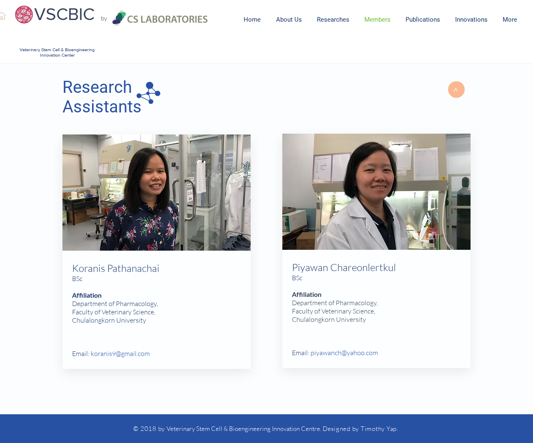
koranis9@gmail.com (120, 353)
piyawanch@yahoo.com (344, 352)
